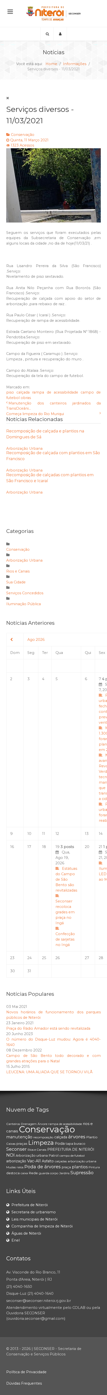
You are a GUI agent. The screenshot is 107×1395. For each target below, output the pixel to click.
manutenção (19, 1137)
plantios (80, 1167)
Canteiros (13, 1124)
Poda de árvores (42, 1167)
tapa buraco (75, 1144)
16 (12, 847)
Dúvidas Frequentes (24, 1383)
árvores (76, 1137)
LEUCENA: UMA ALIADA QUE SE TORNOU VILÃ (49, 1072)
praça (66, 1167)
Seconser (16, 1149)
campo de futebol (72, 1155)
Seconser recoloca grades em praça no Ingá (65, 912)
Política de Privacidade (26, 1372)
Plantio (92, 1137)
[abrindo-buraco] (53, 185)
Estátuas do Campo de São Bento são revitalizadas (66, 879)
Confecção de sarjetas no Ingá (65, 939)
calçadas (61, 1161)
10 (29, 833)
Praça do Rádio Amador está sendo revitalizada (48, 1028)
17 (29, 847)
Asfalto (48, 1161)
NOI (10, 1155)
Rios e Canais (18, 571)
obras (26, 398)
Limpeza (41, 1142)
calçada (23, 392)
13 (87, 833)
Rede (33, 1173)
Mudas (11, 1167)
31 (29, 971)
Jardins (64, 1173)
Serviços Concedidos (24, 593)
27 (87, 958)
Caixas (10, 1144)
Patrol (53, 1155)
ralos (20, 1167)
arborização (16, 1161)
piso (10, 392)
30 (12, 971)
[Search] (47, 34)
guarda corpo (48, 1173)
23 (12, 958)
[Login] (60, 34)
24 (29, 958)
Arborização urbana (32, 1155)
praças (21, 1144)
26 (57, 958)
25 (44, 958)
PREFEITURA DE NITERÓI (70, 1149)
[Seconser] (53, 13)
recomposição (43, 1137)
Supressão (82, 1172)
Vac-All (34, 1161)
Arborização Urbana (24, 448)
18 (44, 847)
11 (43, 833)
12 (57, 833)
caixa (24, 1173)
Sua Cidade (16, 582)
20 (87, 847)
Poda (60, 1143)
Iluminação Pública (23, 604)
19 (66, 896)
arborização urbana (82, 1161)
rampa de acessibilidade (55, 392)
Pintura (94, 1167)
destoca (13, 1173)
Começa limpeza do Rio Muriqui (35, 414)
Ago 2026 (36, 639)
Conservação (22, 134)
